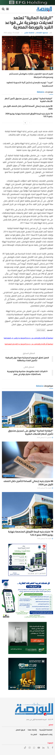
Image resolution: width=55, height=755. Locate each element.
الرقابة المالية (41, 330)
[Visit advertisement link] (27, 2)
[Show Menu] (7, 9)
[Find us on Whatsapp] (34, 747)
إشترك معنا (32, 729)
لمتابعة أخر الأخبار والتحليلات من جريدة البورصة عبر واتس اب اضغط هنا (28, 338)
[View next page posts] (25, 122)
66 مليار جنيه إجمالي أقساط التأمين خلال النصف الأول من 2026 (27, 107)
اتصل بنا (34, 734)
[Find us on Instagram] (30, 747)
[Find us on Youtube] (39, 747)
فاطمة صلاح (29, 32)
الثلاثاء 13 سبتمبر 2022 (11, 32)
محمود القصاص (42, 32)
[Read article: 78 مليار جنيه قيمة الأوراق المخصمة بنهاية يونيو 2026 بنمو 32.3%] (27, 510)
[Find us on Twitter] (48, 747)
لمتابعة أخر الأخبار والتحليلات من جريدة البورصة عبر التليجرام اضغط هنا (29, 344)
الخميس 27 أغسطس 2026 (44, 437)
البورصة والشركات (9, 425)
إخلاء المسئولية (46, 734)
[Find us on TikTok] (25, 747)
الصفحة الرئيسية (45, 729)
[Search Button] (3, 9)
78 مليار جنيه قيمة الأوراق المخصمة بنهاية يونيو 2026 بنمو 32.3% (28, 115)
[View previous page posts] (30, 122)
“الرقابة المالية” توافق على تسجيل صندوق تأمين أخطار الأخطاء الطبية (28, 100)
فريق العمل (20, 729)
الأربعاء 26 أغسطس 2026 (44, 488)
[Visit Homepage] (44, 9)
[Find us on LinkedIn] (43, 747)
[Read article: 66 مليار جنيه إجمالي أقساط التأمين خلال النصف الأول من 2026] (27, 460)
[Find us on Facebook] (52, 747)
